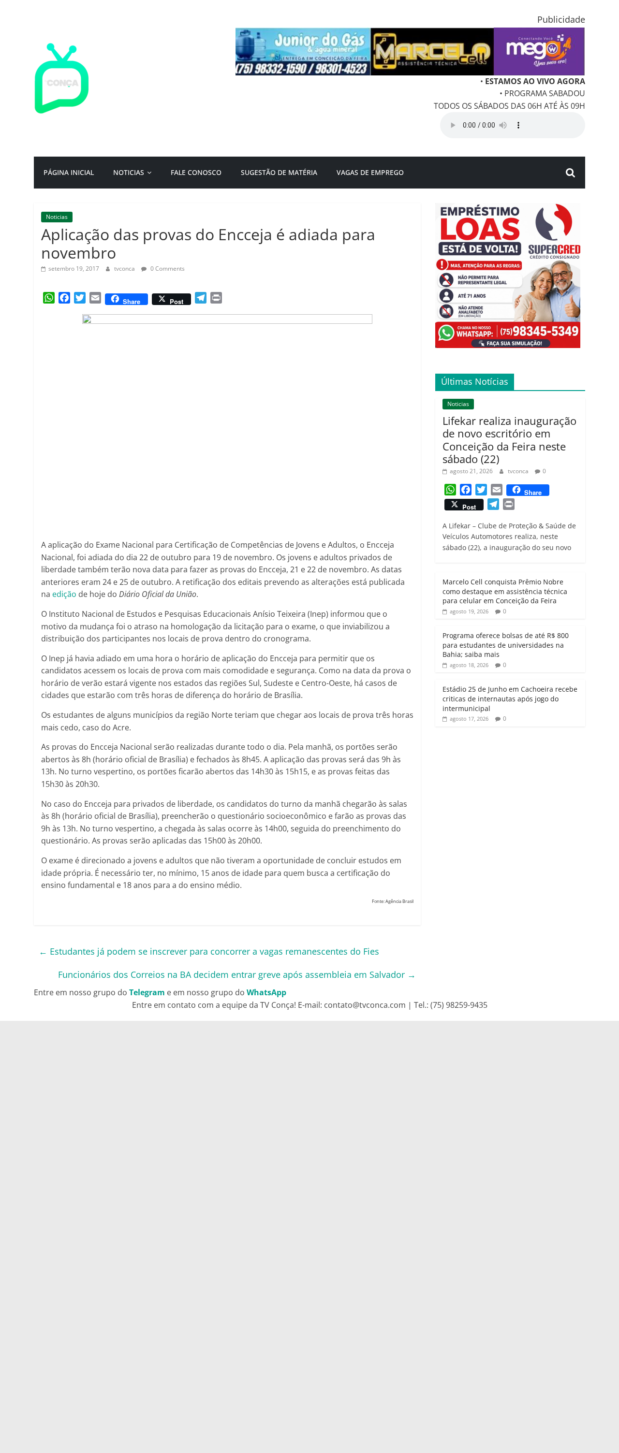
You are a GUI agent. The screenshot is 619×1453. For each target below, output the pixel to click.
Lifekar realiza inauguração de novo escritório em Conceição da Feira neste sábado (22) (509, 439)
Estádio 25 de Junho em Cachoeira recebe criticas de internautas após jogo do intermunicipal (509, 698)
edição (64, 594)
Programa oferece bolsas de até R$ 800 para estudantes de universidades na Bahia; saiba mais (505, 645)
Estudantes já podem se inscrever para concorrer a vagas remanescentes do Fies (209, 951)
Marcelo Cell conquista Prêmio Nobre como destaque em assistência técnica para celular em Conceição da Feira (504, 591)
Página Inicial (69, 172)
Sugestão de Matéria (279, 172)
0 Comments (167, 268)
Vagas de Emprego (370, 172)
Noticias (128, 172)
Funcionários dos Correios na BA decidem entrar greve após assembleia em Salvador (237, 974)
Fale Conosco (196, 172)
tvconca (125, 268)
